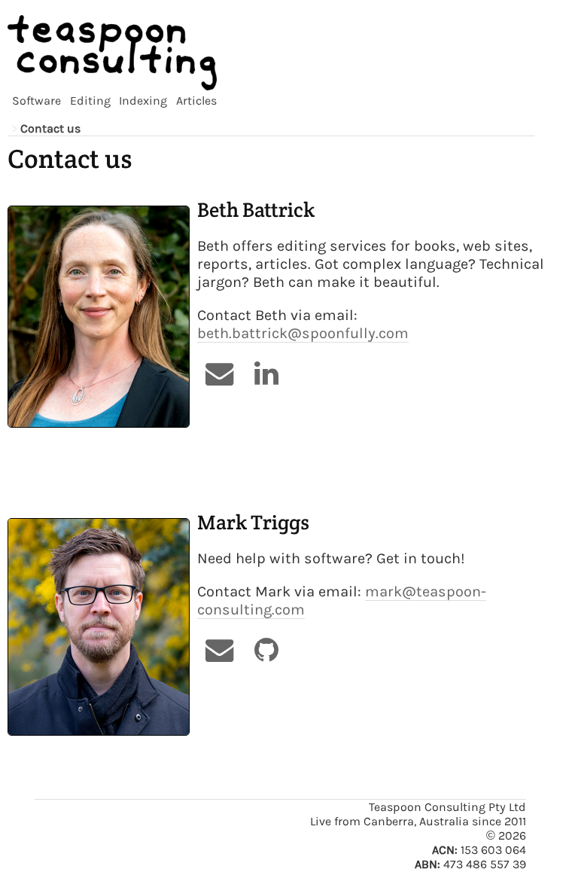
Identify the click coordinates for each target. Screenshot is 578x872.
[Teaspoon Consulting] (271, 52)
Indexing (143, 100)
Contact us (50, 128)
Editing (90, 100)
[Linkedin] (266, 373)
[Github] (266, 650)
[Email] (219, 373)
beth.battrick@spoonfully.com (303, 333)
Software (36, 100)
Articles (196, 100)
